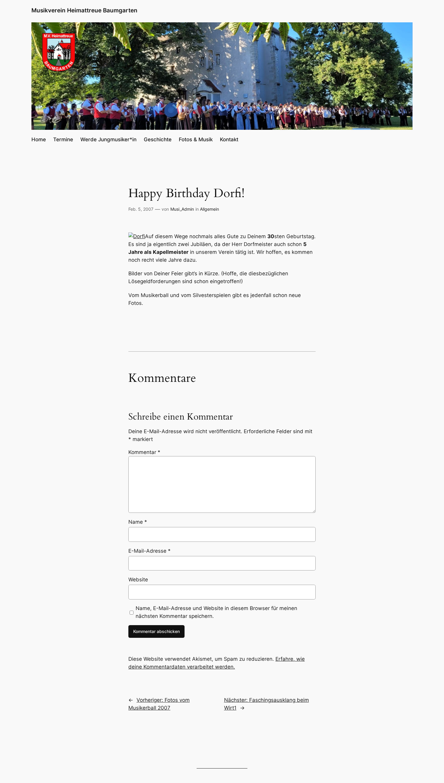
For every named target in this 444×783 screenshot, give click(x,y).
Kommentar (144, 452)
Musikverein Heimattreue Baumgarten (84, 10)
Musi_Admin (182, 209)
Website (138, 580)
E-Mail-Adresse (149, 551)
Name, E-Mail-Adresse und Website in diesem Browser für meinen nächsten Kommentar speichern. (216, 612)
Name (137, 522)
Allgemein (209, 209)
